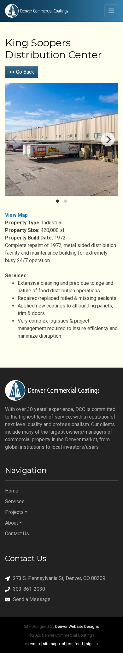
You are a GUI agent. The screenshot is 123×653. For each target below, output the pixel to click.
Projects (14, 512)
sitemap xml (54, 643)
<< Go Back (21, 72)
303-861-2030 (29, 589)
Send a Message (31, 599)
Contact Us (17, 534)
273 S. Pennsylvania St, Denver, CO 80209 (59, 578)
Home (11, 491)
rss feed (75, 643)
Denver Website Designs (77, 626)
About (11, 523)
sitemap (32, 643)
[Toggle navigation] (111, 10)
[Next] (108, 139)
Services (15, 501)
